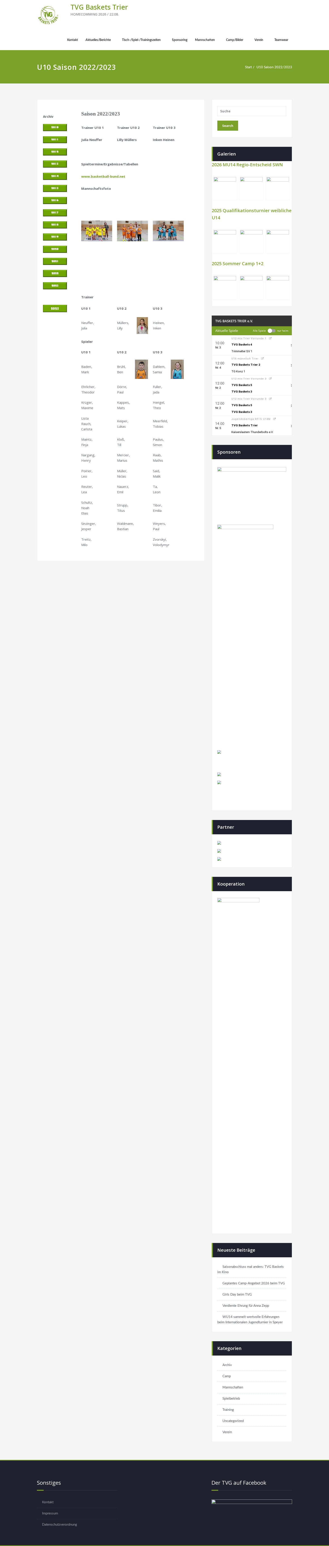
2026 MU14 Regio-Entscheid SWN (247, 165)
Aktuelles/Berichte (98, 40)
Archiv (227, 1365)
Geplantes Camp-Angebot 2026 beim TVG (253, 1283)
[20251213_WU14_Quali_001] (225, 241)
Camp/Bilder (234, 40)
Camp (226, 1376)
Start (248, 67)
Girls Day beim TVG (237, 1294)
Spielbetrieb (231, 1398)
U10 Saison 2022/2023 (274, 67)
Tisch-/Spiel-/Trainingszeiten (141, 40)
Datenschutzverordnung (59, 1524)
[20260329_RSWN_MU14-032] (278, 188)
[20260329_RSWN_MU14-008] (225, 188)
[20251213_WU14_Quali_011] (278, 241)
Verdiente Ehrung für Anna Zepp (245, 1305)
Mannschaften (205, 40)
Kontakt (72, 40)
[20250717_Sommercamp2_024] (251, 287)
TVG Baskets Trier (99, 7)
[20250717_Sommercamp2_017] (278, 287)
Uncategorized (233, 1421)
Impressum (50, 1513)
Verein (258, 40)
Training (228, 1409)
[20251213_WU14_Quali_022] (251, 241)
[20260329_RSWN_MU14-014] (251, 188)
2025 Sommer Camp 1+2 (237, 264)
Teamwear (281, 40)
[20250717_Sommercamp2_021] (225, 287)
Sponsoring (179, 40)
